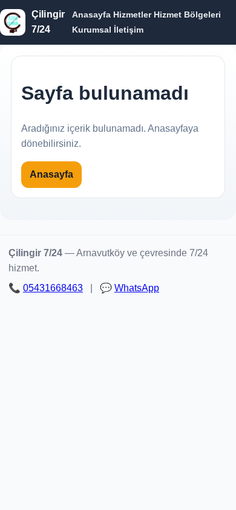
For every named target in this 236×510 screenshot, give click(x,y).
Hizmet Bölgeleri (187, 14)
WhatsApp (136, 288)
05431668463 (53, 288)
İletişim (128, 29)
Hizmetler (132, 14)
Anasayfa (91, 14)
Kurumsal (91, 29)
